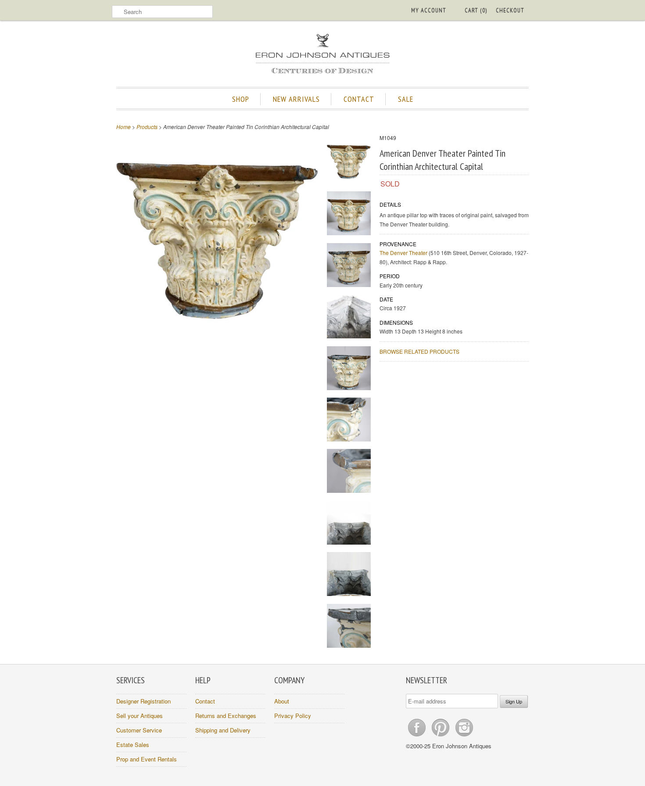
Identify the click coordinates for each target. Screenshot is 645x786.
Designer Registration (143, 701)
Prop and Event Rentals (146, 759)
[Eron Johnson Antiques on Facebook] (418, 736)
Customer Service (139, 730)
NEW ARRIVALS (296, 99)
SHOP (240, 99)
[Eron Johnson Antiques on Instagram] (464, 736)
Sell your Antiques (139, 715)
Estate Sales (132, 744)
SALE (405, 99)
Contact (205, 701)
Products (147, 126)
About (281, 701)
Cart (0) (476, 10)
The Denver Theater (403, 252)
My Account (428, 10)
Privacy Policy (292, 715)
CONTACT (359, 99)
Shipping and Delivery (223, 730)
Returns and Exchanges (225, 715)
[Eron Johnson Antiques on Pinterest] (441, 736)
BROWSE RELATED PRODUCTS (419, 351)
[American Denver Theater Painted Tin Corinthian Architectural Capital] (349, 163)
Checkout (510, 10)
